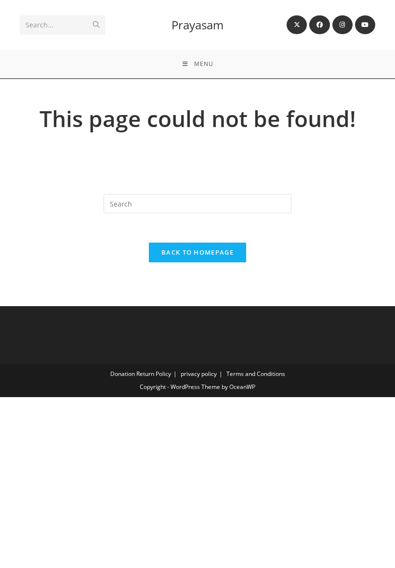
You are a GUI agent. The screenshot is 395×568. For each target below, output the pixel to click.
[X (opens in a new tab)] (297, 24)
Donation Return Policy (140, 374)
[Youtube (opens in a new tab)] (365, 24)
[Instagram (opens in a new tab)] (342, 24)
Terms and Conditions (255, 374)
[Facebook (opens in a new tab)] (319, 24)
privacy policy (199, 374)
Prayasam (197, 25)
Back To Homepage (197, 252)
